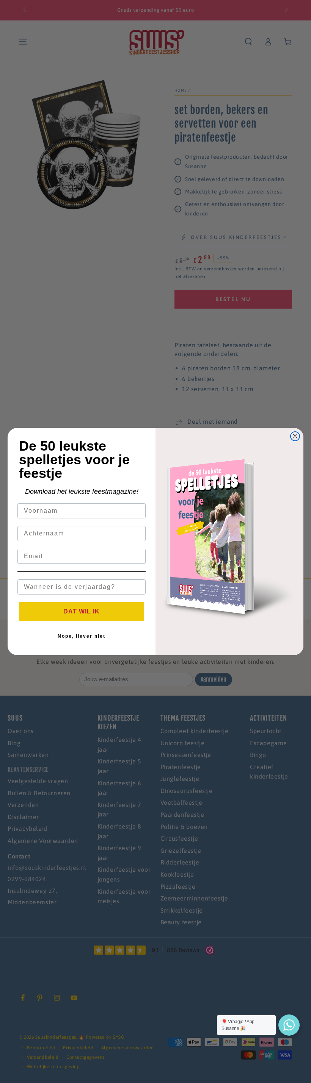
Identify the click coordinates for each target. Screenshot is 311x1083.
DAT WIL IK (81, 611)
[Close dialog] (295, 436)
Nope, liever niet (81, 636)
